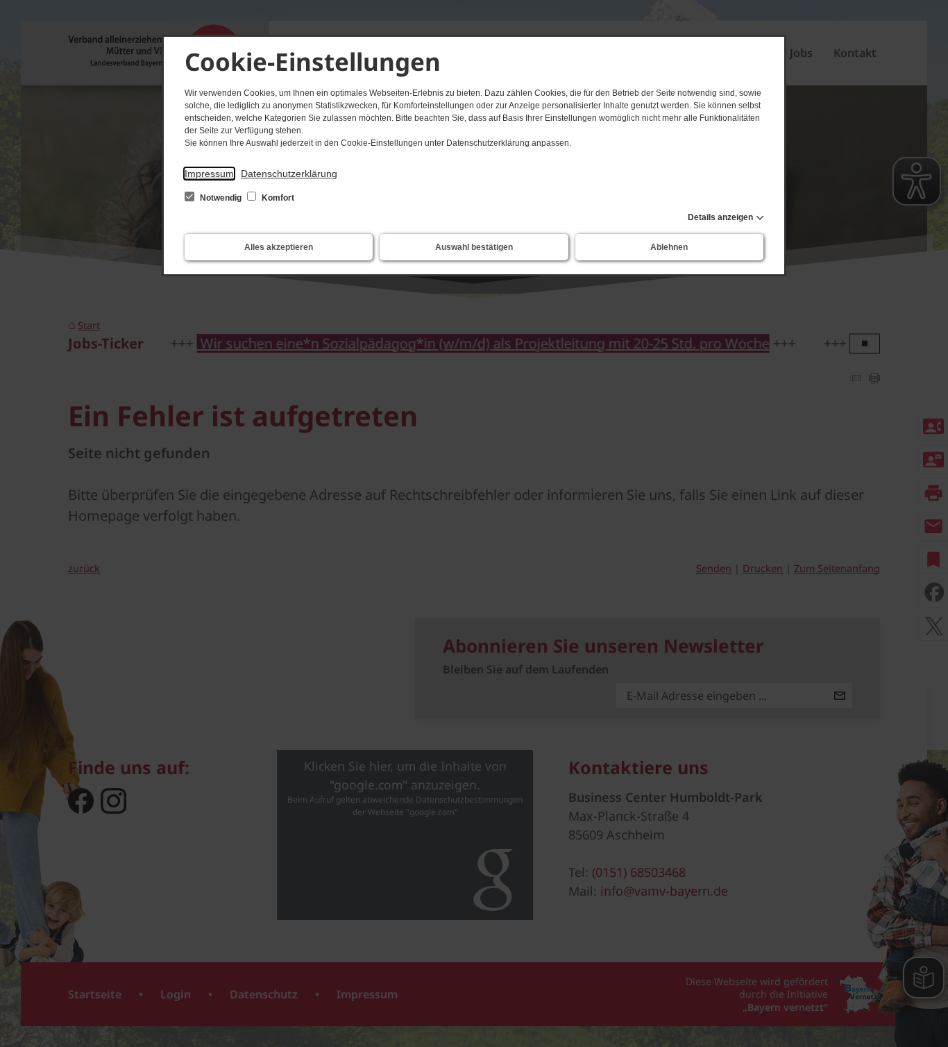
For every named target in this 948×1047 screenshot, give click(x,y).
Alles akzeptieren (278, 247)
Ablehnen (669, 247)
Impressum (209, 173)
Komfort (277, 198)
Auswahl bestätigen (474, 247)
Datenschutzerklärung (289, 173)
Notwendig (221, 198)
